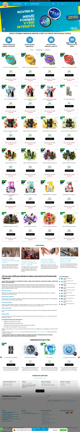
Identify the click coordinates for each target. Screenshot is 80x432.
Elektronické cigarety (8, 296)
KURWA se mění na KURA (7, 421)
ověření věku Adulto (10, 431)
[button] (6, 20)
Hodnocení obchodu (40, 376)
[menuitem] (17, 4)
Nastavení (55, 430)
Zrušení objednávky (45, 413)
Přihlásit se (51, 404)
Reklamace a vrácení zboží (47, 415)
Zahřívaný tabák (6, 308)
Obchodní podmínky (46, 421)
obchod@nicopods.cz (27, 412)
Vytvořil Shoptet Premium (73, 427)
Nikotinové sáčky (6, 290)
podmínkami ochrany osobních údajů (67, 400)
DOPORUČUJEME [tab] (39, 50)
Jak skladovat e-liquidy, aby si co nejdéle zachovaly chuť (10, 419)
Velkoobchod (44, 420)
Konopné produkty (7, 302)
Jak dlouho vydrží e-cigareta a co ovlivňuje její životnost (9, 412)
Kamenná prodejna (45, 417)
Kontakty (43, 416)
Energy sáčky (5, 314)
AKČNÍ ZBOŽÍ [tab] (47, 50)
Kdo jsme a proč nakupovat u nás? (48, 419)
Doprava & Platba (45, 412)
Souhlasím (64, 430)
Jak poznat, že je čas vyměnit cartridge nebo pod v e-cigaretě (10, 415)
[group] (11, 357)
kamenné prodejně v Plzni (41, 332)
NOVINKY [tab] (31, 50)
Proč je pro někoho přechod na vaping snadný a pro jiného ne (10, 417)
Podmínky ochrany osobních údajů (48, 422)
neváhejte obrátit (17, 332)
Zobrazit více (40, 391)
